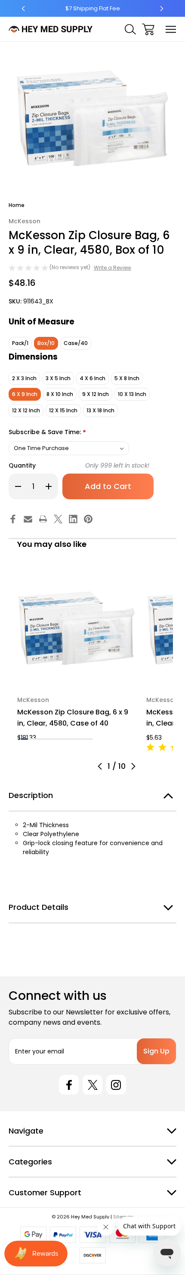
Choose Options (76, 676)
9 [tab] (82, 739)
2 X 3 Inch (24, 378)
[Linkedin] (73, 519)
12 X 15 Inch (63, 410)
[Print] (43, 519)
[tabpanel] (76, 655)
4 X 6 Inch (92, 378)
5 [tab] (53, 739)
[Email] (28, 519)
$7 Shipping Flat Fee (92, 8)
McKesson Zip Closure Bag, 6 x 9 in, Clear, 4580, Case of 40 (72, 717)
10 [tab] (89, 739)
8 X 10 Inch (59, 394)
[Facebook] (13, 519)
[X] (58, 519)
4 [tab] (45, 739)
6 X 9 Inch (24, 394)
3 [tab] (39, 739)
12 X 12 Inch (26, 410)
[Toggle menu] (171, 29)
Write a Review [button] (112, 267)
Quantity (22, 465)
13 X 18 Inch (100, 410)
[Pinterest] (88, 519)
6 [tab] (60, 739)
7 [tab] (67, 739)
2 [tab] (31, 739)
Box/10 (46, 343)
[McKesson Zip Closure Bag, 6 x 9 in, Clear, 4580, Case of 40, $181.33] (76, 628)
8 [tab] (75, 739)
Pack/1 (20, 343)
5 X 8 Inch (126, 378)
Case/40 (76, 343)
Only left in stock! (117, 465)
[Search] (130, 29)
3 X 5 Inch (58, 378)
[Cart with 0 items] (148, 29)
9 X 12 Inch (95, 394)
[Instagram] (116, 1085)
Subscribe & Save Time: (47, 433)
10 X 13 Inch (132, 394)
